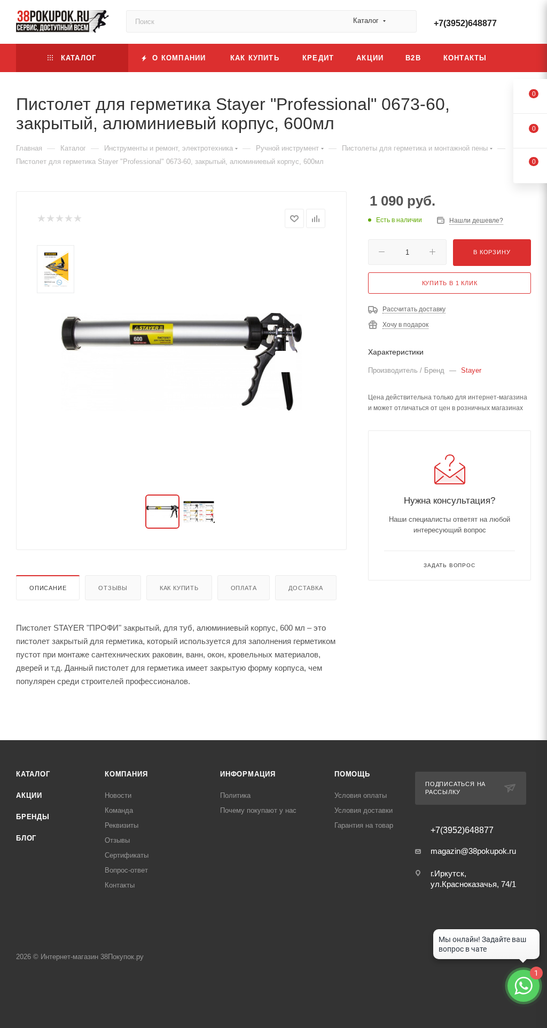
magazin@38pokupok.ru (473, 851)
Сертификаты (127, 855)
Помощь (352, 774)
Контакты (120, 885)
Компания (126, 774)
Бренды (33, 817)
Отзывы (113, 588)
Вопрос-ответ (126, 870)
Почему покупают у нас (258, 810)
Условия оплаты (360, 795)
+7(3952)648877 (465, 23)
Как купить (179, 588)
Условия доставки (363, 810)
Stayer (471, 370)
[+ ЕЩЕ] (514, 58)
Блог (26, 838)
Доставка (305, 588)
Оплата (244, 588)
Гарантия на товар (363, 825)
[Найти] (403, 21)
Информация (248, 774)
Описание (47, 588)
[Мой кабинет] (526, 23)
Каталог (33, 774)
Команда (119, 810)
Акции (29, 795)
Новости (118, 795)
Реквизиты (121, 825)
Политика (235, 795)
